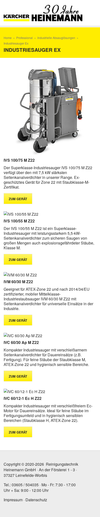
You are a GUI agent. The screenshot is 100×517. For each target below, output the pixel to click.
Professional (24, 38)
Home (8, 38)
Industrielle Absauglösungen (56, 38)
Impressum (13, 499)
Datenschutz (36, 499)
